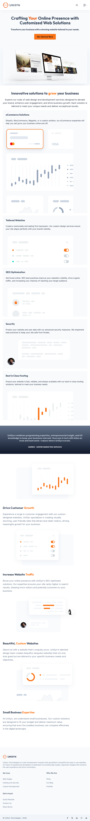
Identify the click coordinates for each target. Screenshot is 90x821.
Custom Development (11, 786)
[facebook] (67, 818)
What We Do (7, 807)
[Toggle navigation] (84, 5)
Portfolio (49, 786)
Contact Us (7, 803)
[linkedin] (77, 818)
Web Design (7, 779)
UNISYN (12, 756)
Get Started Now (45, 37)
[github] (81, 818)
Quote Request (8, 799)
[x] (72, 818)
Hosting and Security (11, 783)
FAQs (48, 779)
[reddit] (86, 818)
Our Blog (49, 783)
